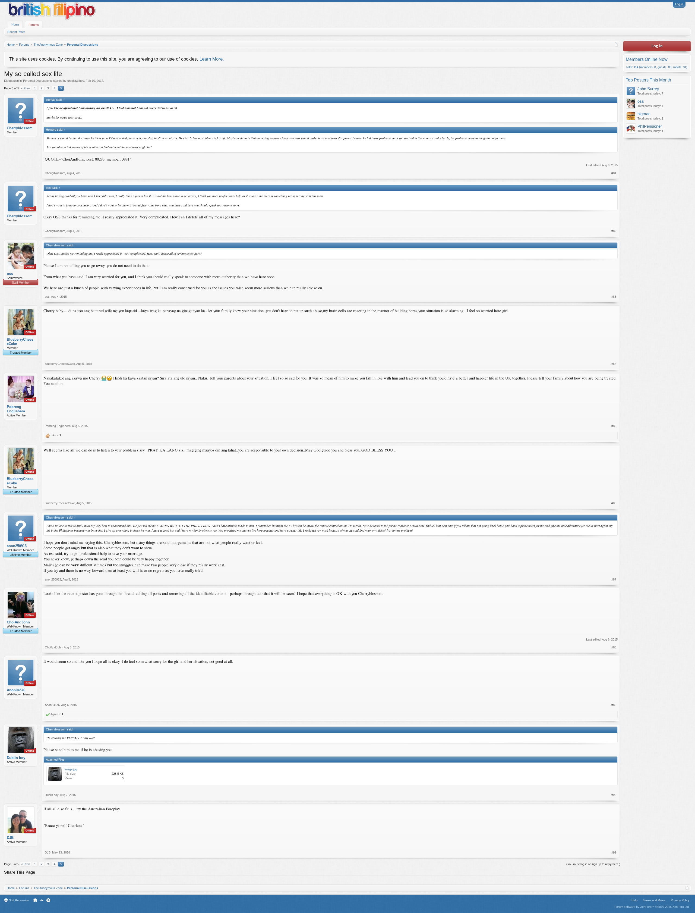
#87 (613, 579)
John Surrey (648, 89)
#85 (613, 426)
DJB (10, 838)
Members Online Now (647, 59)
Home (15, 24)
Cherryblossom (20, 128)
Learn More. (212, 59)
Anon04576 (16, 690)
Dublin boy (16, 758)
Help (634, 900)
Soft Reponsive (19, 900)
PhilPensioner (649, 126)
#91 (613, 852)
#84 (613, 363)
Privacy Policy (680, 900)
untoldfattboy (75, 80)
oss (10, 274)
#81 (613, 173)
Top (42, 900)
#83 (613, 296)
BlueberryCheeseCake (20, 341)
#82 (613, 231)
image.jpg (71, 769)
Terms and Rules (654, 900)
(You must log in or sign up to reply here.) (593, 864)
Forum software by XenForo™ (652, 906)
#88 (613, 647)
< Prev (25, 88)
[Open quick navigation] (616, 44)
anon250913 (17, 546)
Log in (679, 4)
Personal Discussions (37, 80)
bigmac (643, 114)
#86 (613, 503)
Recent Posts (16, 31)
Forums (34, 24)
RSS (48, 900)
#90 (613, 794)
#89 (613, 705)
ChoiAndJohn (18, 622)
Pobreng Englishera (16, 409)
